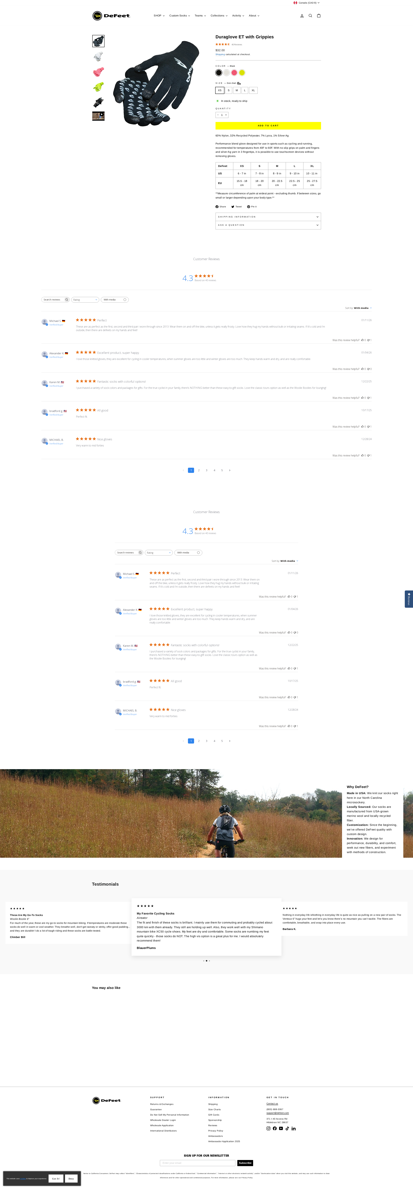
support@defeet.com (278, 1113)
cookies (23, 1178)
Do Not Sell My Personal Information (169, 1115)
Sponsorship (215, 1120)
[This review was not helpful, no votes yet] (368, 369)
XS (220, 90)
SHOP (158, 15)
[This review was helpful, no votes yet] (362, 340)
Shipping (220, 54)
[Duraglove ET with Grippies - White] (98, 1067)
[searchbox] (52, 299)
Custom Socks (178, 15)
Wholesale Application (162, 1125)
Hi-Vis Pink (234, 72)
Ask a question (231, 225)
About (253, 15)
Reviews (212, 1125)
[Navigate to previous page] (183, 470)
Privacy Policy (215, 1131)
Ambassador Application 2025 (224, 1141)
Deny (71, 1179)
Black (219, 72)
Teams (199, 15)
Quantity (223, 108)
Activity (237, 15)
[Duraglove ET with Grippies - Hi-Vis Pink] (102, 1067)
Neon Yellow (242, 72)
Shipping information (237, 217)
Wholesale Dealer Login (163, 1120)
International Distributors (163, 1131)
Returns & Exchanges (162, 1104)
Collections (218, 15)
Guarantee (156, 1109)
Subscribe (245, 1163)
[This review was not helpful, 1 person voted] (368, 340)
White (226, 72)
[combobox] (85, 300)
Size (226, 83)
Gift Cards (213, 1115)
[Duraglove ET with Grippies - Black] (94, 1067)
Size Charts (214, 1109)
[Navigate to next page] (230, 470)
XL (253, 90)
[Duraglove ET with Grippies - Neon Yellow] (107, 1067)
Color (225, 66)
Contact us (272, 1103)
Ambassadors (215, 1136)
